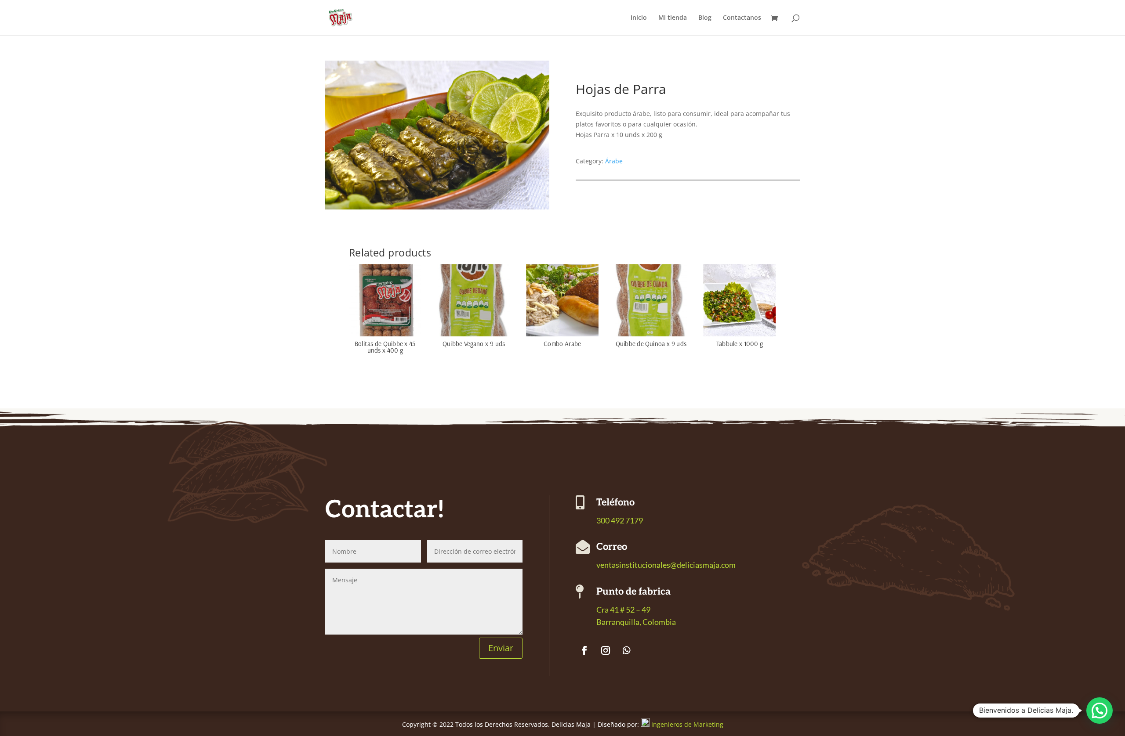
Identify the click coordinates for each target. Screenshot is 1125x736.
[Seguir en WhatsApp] (626, 650)
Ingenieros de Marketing (687, 724)
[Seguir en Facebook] (584, 650)
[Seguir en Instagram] (605, 650)
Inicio (639, 18)
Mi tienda (672, 18)
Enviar (500, 648)
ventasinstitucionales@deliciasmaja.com (666, 565)
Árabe (614, 161)
